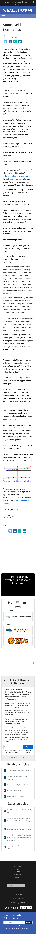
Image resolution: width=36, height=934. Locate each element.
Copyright (18, 878)
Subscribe (27, 747)
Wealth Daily (15, 757)
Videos (18, 880)
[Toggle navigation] (3, 16)
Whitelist (18, 872)
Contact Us (18, 866)
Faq (18, 869)
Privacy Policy (27, 757)
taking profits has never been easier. (16, 176)
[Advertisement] (19, 551)
